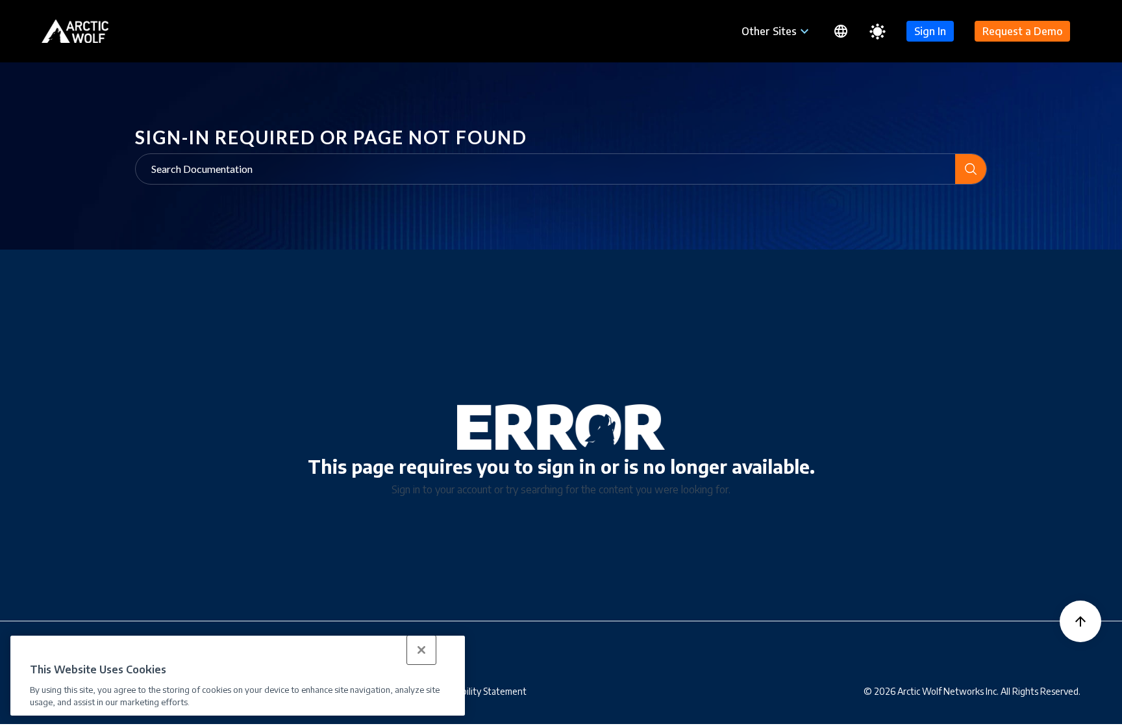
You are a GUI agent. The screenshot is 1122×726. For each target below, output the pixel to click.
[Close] (421, 650)
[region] (237, 676)
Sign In (930, 31)
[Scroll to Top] (1080, 621)
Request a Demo (1022, 31)
